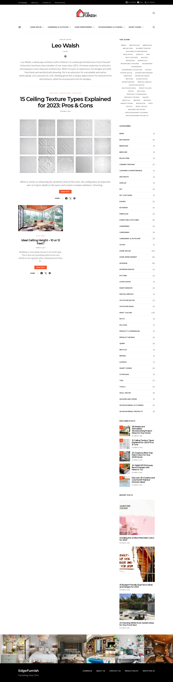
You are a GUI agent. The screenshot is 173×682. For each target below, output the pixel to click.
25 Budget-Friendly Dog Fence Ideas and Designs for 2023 (136, 586)
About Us (34, 3)
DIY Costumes (132, 57)
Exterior (131, 60)
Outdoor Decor (137, 85)
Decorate (128, 54)
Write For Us (149, 671)
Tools (129, 106)
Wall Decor (142, 106)
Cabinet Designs (143, 48)
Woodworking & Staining (110, 27)
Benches (123, 152)
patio (131, 91)
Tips (151, 103)
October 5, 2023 (65, 111)
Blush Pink (128, 48)
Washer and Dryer (137, 109)
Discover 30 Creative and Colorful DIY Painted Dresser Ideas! (143, 480)
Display (140, 54)
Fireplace (143, 60)
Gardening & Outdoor (58, 27)
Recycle (126, 100)
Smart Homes (135, 27)
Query (146, 97)
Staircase (141, 103)
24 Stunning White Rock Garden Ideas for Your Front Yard (136, 624)
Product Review (132, 97)
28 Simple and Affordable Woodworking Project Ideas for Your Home (142, 430)
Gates (148, 70)
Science (148, 100)
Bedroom (148, 45)
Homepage (22, 3)
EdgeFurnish (28, 670)
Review (137, 100)
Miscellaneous (145, 82)
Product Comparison (137, 94)
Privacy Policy (60, 3)
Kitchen (130, 79)
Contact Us (46, 3)
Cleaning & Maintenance (137, 51)
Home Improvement (83, 27)
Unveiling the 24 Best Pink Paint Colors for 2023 (136, 539)
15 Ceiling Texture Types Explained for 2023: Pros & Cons (65, 102)
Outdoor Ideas (129, 88)
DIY (148, 54)
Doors (145, 57)
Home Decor (36, 27)
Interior (128, 76)
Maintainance (128, 82)
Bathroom (135, 45)
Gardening (148, 63)
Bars (124, 45)
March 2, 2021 (40, 248)
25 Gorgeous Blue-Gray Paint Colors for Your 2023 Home (142, 455)
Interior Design (65, 93)
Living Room (142, 79)
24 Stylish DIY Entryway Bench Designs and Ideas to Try (142, 467)
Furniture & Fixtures (130, 63)
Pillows (141, 91)
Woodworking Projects (137, 115)
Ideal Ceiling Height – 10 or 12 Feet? (40, 242)
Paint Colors (77, 93)
